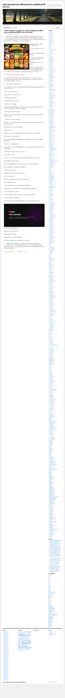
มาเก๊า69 (50, 452)
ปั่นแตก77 (51, 443)
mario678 (50, 210)
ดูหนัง (50, 419)
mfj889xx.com (51, 219)
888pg (50, 43)
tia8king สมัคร (24, 639)
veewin (50, 387)
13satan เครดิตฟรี (10, 240)
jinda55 (50, 169)
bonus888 (50, 100)
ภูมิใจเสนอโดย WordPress (54, 682)
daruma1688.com (52, 112)
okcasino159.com (52, 236)
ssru (50, 346)
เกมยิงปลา (51, 511)
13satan (16, 101)
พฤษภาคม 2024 (6, 662)
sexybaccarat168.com (52, 321)
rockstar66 (51, 301)
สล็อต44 (50, 472)
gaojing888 (51, 145)
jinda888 (50, 171)
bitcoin (50, 93)
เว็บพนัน (50, 524)
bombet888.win (51, 98)
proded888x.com (51, 281)
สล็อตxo (50, 484)
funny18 (50, 143)
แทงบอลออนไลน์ (52, 533)
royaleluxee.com (51, 303)
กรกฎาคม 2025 (6, 646)
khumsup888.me (51, 176)
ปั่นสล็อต (50, 441)
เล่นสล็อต (50, 517)
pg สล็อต (50, 251)
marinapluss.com (51, 209)
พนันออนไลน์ (51, 445)
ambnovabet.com (51, 68)
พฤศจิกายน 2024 (6, 655)
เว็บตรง (50, 519)
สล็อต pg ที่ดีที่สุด (52, 468)
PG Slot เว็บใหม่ (52, 249)
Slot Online (51, 333)
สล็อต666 (50, 475)
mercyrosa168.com (52, 217)
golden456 (51, 152)
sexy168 (50, 317)
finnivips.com (51, 131)
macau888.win (51, 206)
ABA (50, 55)
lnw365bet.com (51, 194)
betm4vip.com (51, 86)
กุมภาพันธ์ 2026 (6, 638)
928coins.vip (51, 52)
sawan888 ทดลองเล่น (52, 311)
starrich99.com (51, 347)
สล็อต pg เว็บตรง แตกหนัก (53, 469)
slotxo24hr (51, 337)
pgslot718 (50, 269)
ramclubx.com (51, 293)
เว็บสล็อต (50, 526)
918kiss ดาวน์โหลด (52, 49)
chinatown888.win (52, 109)
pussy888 (49, 585)
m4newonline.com (52, 202)
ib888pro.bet (51, 164)
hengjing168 (51, 159)
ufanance (50, 378)
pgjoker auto (51, 262)
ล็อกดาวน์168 (51, 462)
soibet (50, 338)
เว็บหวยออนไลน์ (52, 528)
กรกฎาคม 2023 (6, 674)
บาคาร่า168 (51, 436)
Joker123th (27, 634)
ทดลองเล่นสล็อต (52, 427)
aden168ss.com (51, 59)
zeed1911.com (51, 411)
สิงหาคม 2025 (6, 645)
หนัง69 (50, 505)
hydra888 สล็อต (51, 161)
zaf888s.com (51, 408)
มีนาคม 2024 (6, 664)
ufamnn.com (51, 377)
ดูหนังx (50, 420)
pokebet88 (50, 278)
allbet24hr (50, 64)
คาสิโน (50, 414)
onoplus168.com (51, 240)
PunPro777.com (51, 287)
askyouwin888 (51, 73)
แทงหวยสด (51, 534)
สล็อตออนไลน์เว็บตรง (51, 592)
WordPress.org (51, 634)
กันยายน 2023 (6, 671)
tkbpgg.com (51, 362)
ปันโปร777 (51, 444)
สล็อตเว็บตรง (51, 491)
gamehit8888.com (52, 144)
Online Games (36, 23)
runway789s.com (52, 304)
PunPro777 (51, 286)
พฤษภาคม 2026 (6, 634)
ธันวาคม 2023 (6, 668)
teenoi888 (50, 355)
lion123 (50, 188)
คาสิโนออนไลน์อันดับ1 (52, 611)
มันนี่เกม (50, 451)
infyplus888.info (51, 166)
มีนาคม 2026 (6, 637)
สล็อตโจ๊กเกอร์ (51, 501)
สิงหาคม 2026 (6, 631)
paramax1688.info (52, 242)
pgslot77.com (51, 270)
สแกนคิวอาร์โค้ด (52, 503)
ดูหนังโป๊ (49, 623)
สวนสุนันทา (51, 502)
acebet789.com (51, 58)
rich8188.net (51, 299)
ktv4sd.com (51, 184)
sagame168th (51, 309)
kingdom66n (51, 180)
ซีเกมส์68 (50, 417)
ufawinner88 (51, 383)
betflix (50, 82)
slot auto (50, 332)
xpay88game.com (52, 404)
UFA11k (50, 368)
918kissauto (51, 51)
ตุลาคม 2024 (6, 656)
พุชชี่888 (50, 449)
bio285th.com (51, 92)
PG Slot (50, 246)
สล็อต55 (50, 473)
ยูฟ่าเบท (50, 456)
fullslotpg (50, 141)
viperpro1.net (51, 394)
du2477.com (51, 116)
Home (5, 23)
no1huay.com (51, 234)
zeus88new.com (51, 413)
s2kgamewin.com (52, 306)
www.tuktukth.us (52, 402)
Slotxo (50, 336)
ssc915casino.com (52, 344)
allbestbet (50, 63)
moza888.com (51, 225)
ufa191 (50, 369)
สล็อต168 (50, 471)
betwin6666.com (51, 89)
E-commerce (17, 23)
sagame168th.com (52, 310)
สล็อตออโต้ (51, 489)
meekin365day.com (52, 214)
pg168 (50, 254)
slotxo (49, 584)
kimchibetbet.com (52, 179)
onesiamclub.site (51, 237)
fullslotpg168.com (52, 142)
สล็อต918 (50, 479)
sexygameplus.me (52, 324)
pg (48, 579)
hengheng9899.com (52, 158)
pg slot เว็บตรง (51, 248)
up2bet (50, 384)
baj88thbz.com (51, 75)
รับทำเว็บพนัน (51, 459)
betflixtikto (51, 83)
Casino (50, 107)
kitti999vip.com (51, 183)
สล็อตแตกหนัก (51, 499)
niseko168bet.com (52, 232)
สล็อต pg (50, 467)
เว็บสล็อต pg (51, 527)
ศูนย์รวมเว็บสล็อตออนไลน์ (52, 614)
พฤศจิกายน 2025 (6, 641)
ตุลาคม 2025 (6, 642)
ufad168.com (51, 374)
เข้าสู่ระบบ (51, 631)
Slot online (50, 612)
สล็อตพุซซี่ (51, 487)
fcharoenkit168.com (52, 126)
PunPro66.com (51, 285)
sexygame (50, 322)
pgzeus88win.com (52, 276)
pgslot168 (50, 267)
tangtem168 (51, 353)
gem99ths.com (51, 146)
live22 (50, 191)
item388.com (51, 167)
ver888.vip (51, 391)
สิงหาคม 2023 (6, 672)
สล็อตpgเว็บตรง (51, 482)
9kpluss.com (51, 54)
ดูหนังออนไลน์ (51, 422)
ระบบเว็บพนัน (51, 458)
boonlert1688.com (52, 101)
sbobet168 (50, 312)
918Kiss (50, 48)
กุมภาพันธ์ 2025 (6, 652)
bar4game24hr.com (52, 77)
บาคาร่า (50, 435)
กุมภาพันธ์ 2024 (6, 665)
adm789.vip (51, 62)
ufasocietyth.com (51, 381)
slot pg (50, 334)
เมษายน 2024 (6, 663)
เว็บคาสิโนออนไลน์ (52, 518)
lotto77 (50, 196)
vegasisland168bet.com (52, 389)
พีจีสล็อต (50, 447)
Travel (56, 23)
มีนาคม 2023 (6, 678)
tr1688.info (51, 364)
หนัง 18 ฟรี (51, 504)
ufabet (49, 604)
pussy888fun (51, 291)
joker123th (51, 174)
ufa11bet (50, 367)
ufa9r (50, 371)
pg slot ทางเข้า (51, 247)
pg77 (50, 255)
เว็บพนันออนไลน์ (52, 525)
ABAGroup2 (51, 56)
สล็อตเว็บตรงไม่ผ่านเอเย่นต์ (53, 496)
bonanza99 (51, 99)
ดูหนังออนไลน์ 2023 (52, 423)
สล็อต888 (50, 476)
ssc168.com (51, 342)
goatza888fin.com (52, 150)
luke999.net (51, 199)
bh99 (50, 91)
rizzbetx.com (51, 300)
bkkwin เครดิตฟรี (52, 94)
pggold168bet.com (52, 258)
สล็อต (50, 466)
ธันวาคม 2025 (6, 640)
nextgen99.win (51, 231)
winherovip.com (51, 400)
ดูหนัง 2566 (19, 640)
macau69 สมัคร (51, 205)
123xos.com (51, 32)
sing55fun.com (51, 325)
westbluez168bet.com (52, 399)
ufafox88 (50, 375)
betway (50, 88)
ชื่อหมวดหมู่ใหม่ (52, 416)
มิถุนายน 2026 (6, 633)
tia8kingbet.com (51, 360)
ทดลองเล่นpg (51, 426)
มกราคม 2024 (6, 667)
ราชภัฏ (50, 460)
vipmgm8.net (51, 396)
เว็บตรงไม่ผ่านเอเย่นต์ (53, 521)
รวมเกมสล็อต (51, 457)
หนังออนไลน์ (51, 507)
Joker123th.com (51, 175)
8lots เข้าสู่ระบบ (20, 631)
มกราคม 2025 (6, 653)
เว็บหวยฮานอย (51, 530)
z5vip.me (50, 407)
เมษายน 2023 (6, 677)
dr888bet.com (51, 114)
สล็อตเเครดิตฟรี (52, 497)
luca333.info (51, 197)
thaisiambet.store (51, 357)
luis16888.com (51, 198)
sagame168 (51, 308)
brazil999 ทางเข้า (52, 103)
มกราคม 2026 (6, 639)
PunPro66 (50, 284)
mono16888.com (51, 224)
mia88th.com (51, 220)
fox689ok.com (51, 136)
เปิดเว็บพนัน (51, 515)
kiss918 (50, 182)
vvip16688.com (51, 397)
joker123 (49, 589)
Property (46, 23)
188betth (50, 37)
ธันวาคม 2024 (6, 654)
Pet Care (42, 23)
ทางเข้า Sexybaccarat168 (53, 429)
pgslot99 (50, 271)
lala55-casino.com (52, 186)
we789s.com (51, 398)
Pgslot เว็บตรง (51, 266)
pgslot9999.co (51, 272)
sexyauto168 (51, 319)
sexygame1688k (51, 323)
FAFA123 (50, 124)
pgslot (49, 577)
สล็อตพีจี (50, 486)
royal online (51, 302)
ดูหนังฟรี (49, 619)
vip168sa (50, 393)
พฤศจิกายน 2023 (6, 669)
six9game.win (51, 327)
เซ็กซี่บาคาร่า (51, 514)
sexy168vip (51, 318)
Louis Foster (16, 33)
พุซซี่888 (50, 450)
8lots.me (50, 46)
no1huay (50, 233)
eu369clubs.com (51, 123)
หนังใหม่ (50, 509)
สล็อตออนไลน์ (51, 488)
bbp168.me (51, 79)
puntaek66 (50, 288)
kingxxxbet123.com (52, 181)
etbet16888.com (51, 121)
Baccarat (50, 74)
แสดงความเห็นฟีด (52, 633)
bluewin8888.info (52, 96)
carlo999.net (51, 106)
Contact (59, 23)
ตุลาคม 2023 (6, 670)
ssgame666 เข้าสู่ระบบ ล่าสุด (53, 345)
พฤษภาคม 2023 (6, 676)
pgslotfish (50, 273)
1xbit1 (50, 38)
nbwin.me (50, 229)
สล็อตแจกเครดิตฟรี (52, 498)
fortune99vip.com (52, 135)
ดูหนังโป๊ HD (50, 622)
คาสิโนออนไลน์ (51, 415)
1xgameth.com (51, 39)
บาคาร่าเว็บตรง (52, 438)
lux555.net (51, 201)
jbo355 (50, 168)
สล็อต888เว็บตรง (52, 477)
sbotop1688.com (51, 314)
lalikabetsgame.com (52, 187)
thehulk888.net (51, 359)
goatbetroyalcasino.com (52, 147)
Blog (8, 23)
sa (48, 582)
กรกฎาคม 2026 (6, 632)
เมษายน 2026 (6, 635)
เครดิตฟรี (50, 513)
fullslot (50, 138)
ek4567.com (51, 120)
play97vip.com (51, 277)
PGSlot (50, 265)
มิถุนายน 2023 (6, 675)
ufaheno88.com (51, 376)
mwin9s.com (51, 227)
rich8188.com (51, 297)
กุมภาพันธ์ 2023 (6, 679)
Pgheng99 (50, 261)
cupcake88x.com (51, 111)
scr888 (50, 316)
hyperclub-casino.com (52, 162)
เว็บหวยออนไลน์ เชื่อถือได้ (53, 529)
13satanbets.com (10, 251)
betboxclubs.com (51, 81)
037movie (50, 31)
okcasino (50, 235)
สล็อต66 (50, 474)
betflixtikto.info (51, 84)
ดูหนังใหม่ (51, 424)
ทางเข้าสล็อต (51, 432)
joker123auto (51, 173)
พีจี (49, 446)
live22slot (50, 192)
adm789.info (51, 60)
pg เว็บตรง (51, 252)
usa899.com (51, 385)
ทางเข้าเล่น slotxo (52, 434)
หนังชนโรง (51, 506)
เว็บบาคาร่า (51, 522)
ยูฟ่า (50, 453)
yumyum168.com (52, 406)
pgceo (50, 256)
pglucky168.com (51, 264)
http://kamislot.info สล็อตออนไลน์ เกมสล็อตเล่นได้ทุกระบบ (24, 5)
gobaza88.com (51, 151)
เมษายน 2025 (6, 649)
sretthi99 (50, 339)
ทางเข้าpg (51, 430)
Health (26, 23)
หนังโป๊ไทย (50, 624)
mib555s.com (51, 222)
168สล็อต (50, 36)
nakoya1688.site (51, 228)
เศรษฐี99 (50, 532)
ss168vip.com (51, 340)
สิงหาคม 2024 (6, 659)
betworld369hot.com (52, 90)
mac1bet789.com (51, 204)
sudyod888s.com (52, 349)
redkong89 (51, 294)
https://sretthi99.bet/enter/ (53, 160)
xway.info (50, 405)
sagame (50, 307)
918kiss (49, 586)
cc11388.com (51, 108)
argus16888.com (51, 69)
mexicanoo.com (51, 218)
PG (49, 244)
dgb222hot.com (51, 113)
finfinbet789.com (52, 129)
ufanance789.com (52, 379)
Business (12, 23)
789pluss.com (51, 40)
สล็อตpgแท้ (51, 483)
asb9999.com (51, 71)
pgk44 (50, 263)
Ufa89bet (50, 370)
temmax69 (50, 356)
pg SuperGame (51, 250)
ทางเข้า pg (51, 428)
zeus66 (50, 412)
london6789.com (51, 195)
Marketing (30, 23)
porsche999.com (51, 279)
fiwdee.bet (50, 132)
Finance (22, 23)
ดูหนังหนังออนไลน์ (52, 421)
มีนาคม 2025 (6, 650)
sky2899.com (51, 329)
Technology (51, 23)
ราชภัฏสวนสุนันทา (52, 461)
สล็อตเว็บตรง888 (52, 495)
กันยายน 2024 (6, 657)
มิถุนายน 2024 (6, 661)
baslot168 (50, 78)
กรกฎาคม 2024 (6, 660)
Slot (50, 331)
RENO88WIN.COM (52, 295)
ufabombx (50, 372)
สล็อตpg (50, 481)
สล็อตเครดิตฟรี (51, 490)
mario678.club (51, 211)
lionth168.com (51, 189)
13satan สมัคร (20, 251)
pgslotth (50, 274)
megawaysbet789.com (52, 216)
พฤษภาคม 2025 (6, 648)
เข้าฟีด (50, 632)
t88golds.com (51, 352)
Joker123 (50, 172)
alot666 (50, 67)
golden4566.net (51, 153)
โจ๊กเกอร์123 (51, 535)
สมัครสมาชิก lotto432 (52, 464)
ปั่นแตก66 (51, 442)
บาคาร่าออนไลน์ (52, 437)
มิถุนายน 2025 (6, 647)
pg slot (49, 575)
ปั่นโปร (49, 594)
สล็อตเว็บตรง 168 (52, 494)
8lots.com (50, 44)
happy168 (50, 156)
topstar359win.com (52, 363)
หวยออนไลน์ (51, 510)
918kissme (23, 632)
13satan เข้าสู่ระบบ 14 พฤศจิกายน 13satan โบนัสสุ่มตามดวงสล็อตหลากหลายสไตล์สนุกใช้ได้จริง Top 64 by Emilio (23, 31)
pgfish (50, 257)
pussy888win (51, 292)
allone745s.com (51, 66)
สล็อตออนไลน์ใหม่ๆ (51, 608)
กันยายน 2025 (6, 644)
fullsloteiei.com (51, 139)
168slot (50, 34)
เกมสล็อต (50, 512)
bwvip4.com (51, 105)
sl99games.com (51, 330)
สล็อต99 (50, 480)
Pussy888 (50, 289)
